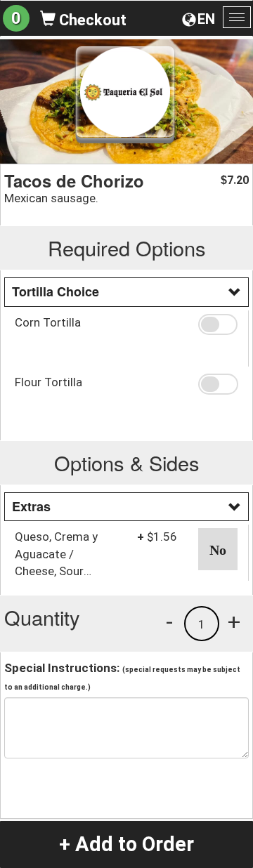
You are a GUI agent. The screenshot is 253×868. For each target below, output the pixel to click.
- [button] (169, 621)
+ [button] (234, 621)
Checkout (91, 20)
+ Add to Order (126, 844)
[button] (218, 324)
